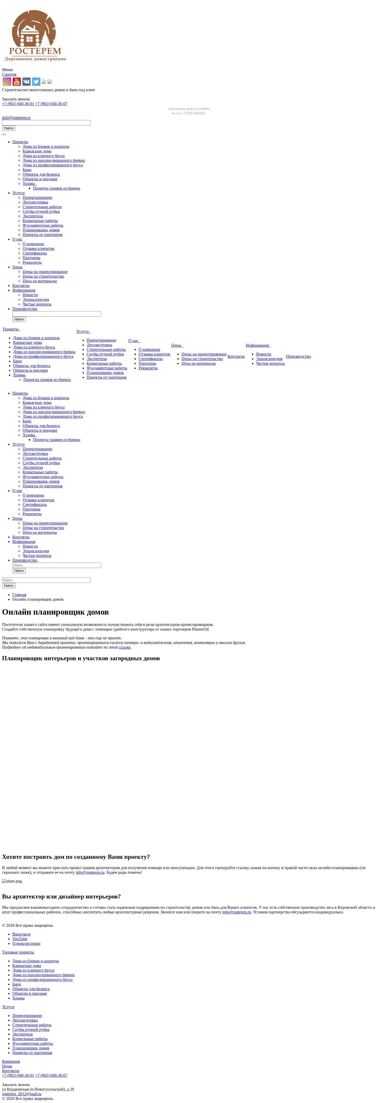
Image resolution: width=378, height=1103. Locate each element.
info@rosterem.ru (16, 117)
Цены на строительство (43, 276)
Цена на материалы (40, 281)
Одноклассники (26, 943)
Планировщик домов (41, 230)
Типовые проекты (18, 952)
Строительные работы (42, 207)
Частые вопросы (37, 304)
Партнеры (31, 258)
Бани (27, 169)
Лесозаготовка (35, 202)
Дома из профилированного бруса (53, 165)
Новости (30, 295)
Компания (11, 1061)
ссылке (125, 647)
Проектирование (37, 197)
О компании (33, 244)
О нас (17, 239)
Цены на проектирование (45, 271)
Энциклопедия (36, 299)
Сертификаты (35, 253)
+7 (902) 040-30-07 (51, 103)
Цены (17, 267)
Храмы (30, 183)
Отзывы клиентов (38, 248)
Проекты (20, 142)
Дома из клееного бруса (44, 156)
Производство (24, 309)
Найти (8, 128)
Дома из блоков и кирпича (46, 146)
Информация (23, 290)
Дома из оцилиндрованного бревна (54, 160)
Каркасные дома (37, 151)
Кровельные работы (40, 220)
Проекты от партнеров (42, 234)
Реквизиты (32, 262)
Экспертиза (33, 216)
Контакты (21, 285)
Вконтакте (21, 934)
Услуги (18, 193)
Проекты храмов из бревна (56, 188)
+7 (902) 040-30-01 (18, 103)
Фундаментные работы (43, 225)
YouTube (19, 939)
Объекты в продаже (40, 179)
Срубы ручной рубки (41, 211)
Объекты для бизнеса (41, 174)
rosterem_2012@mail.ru (21, 1094)
